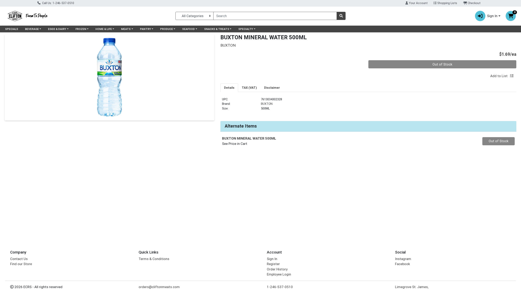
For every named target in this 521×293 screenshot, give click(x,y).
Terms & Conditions (154, 259)
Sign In (272, 259)
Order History (277, 269)
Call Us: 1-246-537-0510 (57, 3)
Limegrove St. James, (411, 287)
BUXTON (267, 104)
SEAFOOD (188, 29)
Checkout (474, 3)
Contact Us (19, 259)
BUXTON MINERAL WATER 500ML (249, 138)
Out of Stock (442, 64)
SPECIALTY (245, 29)
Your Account (418, 3)
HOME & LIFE (103, 29)
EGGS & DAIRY (57, 29)
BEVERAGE (32, 29)
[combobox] (275, 16)
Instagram (403, 259)
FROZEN (81, 29)
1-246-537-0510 (280, 287)
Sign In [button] (492, 16)
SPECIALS (11, 29)
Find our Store (21, 264)
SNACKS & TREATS (216, 29)
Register (273, 264)
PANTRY (145, 29)
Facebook (402, 264)
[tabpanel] (368, 106)
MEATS (126, 29)
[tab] (229, 87)
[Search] (341, 16)
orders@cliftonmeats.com (159, 287)
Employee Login (279, 274)
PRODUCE (166, 29)
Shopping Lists (447, 3)
